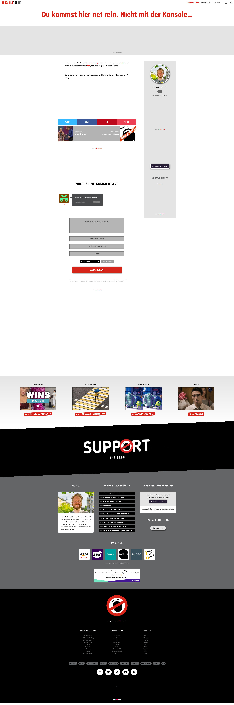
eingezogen (95, 63)
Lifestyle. (216, 2)
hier (80, 281)
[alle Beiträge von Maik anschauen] (160, 74)
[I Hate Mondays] (196, 402)
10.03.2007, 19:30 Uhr (80, 202)
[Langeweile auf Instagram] (117, 672)
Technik (146, 649)
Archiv (81, 663)
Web (159, 91)
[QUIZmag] (123, 554)
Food (145, 636)
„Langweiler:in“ (151, 497)
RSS (163, 663)
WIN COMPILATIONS (38, 384)
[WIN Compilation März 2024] (38, 402)
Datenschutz (146, 663)
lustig (88, 651)
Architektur (117, 638)
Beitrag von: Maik (160, 87)
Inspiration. (206, 2)
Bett (88, 66)
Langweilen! (158, 528)
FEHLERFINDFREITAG (143, 384)
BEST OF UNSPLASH (90, 384)
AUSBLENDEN (119, 52)
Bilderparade (88, 636)
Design (117, 644)
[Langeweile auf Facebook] (100, 672)
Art (117, 640)
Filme (88, 644)
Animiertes (117, 636)
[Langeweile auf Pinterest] (134, 672)
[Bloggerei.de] (117, 699)
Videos (117, 653)
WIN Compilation (88, 653)
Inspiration (117, 631)
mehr (121, 63)
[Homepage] (13, 2)
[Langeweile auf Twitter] (108, 672)
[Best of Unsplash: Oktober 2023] (90, 402)
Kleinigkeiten (88, 642)
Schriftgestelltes (117, 651)
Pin (107, 122)
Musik (146, 640)
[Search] (231, 2)
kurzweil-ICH (117, 649)
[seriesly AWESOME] (97, 554)
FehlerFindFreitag (88, 638)
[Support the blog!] (117, 449)
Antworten (96, 202)
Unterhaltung (88, 631)
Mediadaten (113, 663)
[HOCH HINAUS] (117, 687)
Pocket (126, 122)
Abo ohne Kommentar (107, 261)
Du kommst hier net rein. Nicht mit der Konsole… (117, 14)
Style (145, 647)
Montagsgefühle (88, 640)
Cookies (156, 663)
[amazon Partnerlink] (84, 554)
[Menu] (226, 2)
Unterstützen (92, 663)
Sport (145, 644)
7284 (119, 620)
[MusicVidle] (110, 554)
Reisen (146, 642)
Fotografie (117, 647)
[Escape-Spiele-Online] (149, 554)
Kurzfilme (88, 647)
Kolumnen (146, 638)
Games (88, 649)
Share (87, 122)
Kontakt (103, 663)
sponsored (125, 663)
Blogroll (72, 663)
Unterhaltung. (193, 2)
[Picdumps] (136, 554)
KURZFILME (196, 384)
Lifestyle (146, 631)
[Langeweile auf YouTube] (125, 672)
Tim (64, 204)
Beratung (135, 663)
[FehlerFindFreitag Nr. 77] (143, 402)
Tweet (67, 122)
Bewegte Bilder (117, 642)
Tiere (145, 651)
